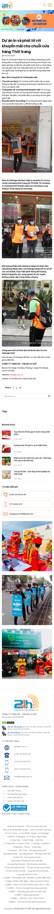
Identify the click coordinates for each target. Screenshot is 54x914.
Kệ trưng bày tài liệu (32, 857)
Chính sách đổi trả (15, 797)
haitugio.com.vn (16, 374)
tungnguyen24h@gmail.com (21, 514)
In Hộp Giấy (15, 840)
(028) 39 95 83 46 (17, 494)
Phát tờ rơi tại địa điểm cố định (15, 830)
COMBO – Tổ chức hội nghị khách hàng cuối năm (27, 888)
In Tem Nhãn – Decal (27, 833)
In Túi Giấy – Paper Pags (36, 836)
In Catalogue (43, 833)
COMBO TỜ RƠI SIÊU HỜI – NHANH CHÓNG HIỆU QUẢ (27, 878)
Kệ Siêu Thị (18, 857)
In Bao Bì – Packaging (16, 836)
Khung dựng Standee (16, 864)
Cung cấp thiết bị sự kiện (27, 874)
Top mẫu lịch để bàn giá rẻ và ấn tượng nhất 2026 (32, 433)
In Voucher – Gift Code (17, 850)
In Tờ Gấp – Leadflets (40, 843)
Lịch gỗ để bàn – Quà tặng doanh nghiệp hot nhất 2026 (32, 473)
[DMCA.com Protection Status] (27, 722)
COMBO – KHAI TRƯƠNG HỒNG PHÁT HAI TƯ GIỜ (27, 884)
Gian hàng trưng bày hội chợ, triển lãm (27, 860)
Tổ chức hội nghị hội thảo (14, 867)
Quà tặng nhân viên (43, 854)
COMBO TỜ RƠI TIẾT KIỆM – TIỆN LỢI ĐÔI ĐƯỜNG (27, 881)
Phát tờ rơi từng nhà (16, 826)
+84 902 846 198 (22, 761)
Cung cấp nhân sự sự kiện (38, 871)
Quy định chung (14, 790)
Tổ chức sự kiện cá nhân (15, 871)
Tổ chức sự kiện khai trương (38, 867)
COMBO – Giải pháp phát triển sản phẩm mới (27, 891)
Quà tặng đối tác (26, 854)
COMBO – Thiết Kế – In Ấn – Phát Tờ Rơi (27, 898)
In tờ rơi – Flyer (11, 833)
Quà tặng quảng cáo (37, 850)
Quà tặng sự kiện (10, 854)
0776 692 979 (15, 504)
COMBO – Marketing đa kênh (27, 895)
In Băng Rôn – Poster (21, 847)
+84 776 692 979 (22, 769)
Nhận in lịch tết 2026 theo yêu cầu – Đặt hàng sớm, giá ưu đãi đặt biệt (32, 459)
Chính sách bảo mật (16, 801)
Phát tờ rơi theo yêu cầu (36, 826)
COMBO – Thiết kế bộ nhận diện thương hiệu (27, 902)
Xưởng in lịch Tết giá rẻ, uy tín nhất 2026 (30, 445)
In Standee (36, 847)
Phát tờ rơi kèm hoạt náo (40, 830)
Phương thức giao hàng (17, 794)
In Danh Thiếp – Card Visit (32, 840)
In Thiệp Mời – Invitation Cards (17, 843)
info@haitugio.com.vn (23, 776)
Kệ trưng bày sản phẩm (36, 864)
